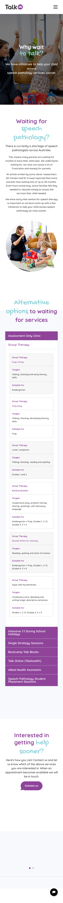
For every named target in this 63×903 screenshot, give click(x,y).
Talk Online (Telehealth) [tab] (24, 661)
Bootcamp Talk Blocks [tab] (23, 652)
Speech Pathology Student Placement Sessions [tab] (27, 680)
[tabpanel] (31, 488)
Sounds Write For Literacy (25, 540)
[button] (30, 868)
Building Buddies (20, 490)
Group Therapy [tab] (18, 344)
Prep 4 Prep (18, 362)
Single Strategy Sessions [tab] (25, 643)
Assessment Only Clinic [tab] (24, 336)
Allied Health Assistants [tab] (24, 670)
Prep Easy (17, 406)
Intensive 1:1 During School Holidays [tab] (26, 632)
